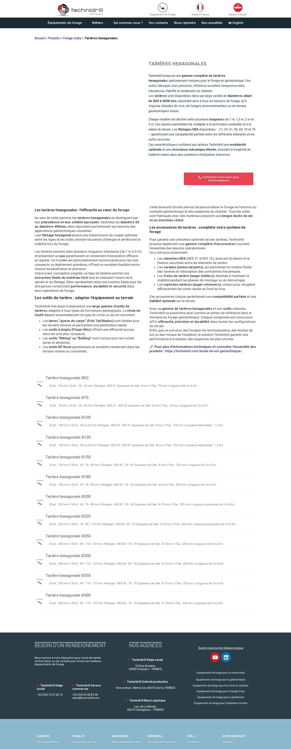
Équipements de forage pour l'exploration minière (220, 703)
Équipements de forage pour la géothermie (220, 697)
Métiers (97, 23)
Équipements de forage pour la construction (221, 672)
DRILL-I (192, 736)
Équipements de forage (65, 23)
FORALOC (78, 736)
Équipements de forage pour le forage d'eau (221, 691)
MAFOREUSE (120, 736)
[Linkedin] (226, 657)
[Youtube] (215, 657)
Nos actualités (212, 23)
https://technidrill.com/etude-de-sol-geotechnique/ (203, 351)
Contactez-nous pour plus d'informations (220, 178)
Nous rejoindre (185, 23)
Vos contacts (158, 23)
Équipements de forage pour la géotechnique (220, 679)
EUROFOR (43, 736)
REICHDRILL (155, 736)
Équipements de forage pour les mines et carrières (220, 685)
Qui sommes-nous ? (128, 23)
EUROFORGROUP (234, 736)
